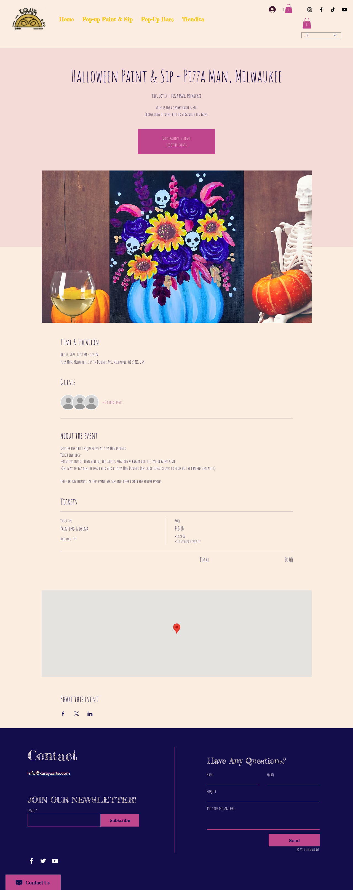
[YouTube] (344, 10)
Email (31, 810)
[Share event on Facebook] (63, 714)
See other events (176, 145)
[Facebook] (321, 10)
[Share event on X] (76, 714)
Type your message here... (221, 808)
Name (210, 774)
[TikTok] (333, 10)
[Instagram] (310, 10)
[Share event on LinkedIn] (90, 714)
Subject (211, 791)
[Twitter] (43, 861)
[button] (288, 8)
